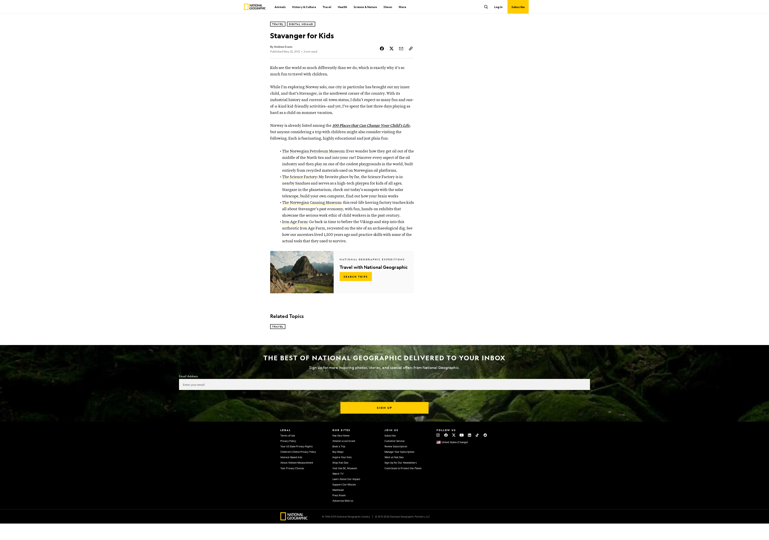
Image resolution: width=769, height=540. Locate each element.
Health (342, 7)
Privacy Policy (288, 441)
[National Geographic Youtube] (461, 435)
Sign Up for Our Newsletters (400, 462)
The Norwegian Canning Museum (311, 203)
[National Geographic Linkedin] (469, 435)
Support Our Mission (344, 484)
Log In (498, 7)
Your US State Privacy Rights (296, 446)
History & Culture (304, 7)
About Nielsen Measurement (296, 462)
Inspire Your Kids (342, 457)
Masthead (338, 489)
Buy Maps (337, 451)
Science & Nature (365, 7)
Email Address (188, 376)
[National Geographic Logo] (294, 519)
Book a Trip (338, 446)
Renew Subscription (395, 446)
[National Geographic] (255, 7)
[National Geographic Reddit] (485, 435)
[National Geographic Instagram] (438, 435)
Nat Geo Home (340, 435)
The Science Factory (299, 177)
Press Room (339, 495)
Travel (327, 7)
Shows (387, 7)
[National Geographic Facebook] (445, 435)
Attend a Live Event (343, 441)
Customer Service (394, 441)
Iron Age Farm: (295, 222)
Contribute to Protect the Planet (403, 468)
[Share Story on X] (391, 48)
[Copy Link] (411, 48)
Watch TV (338, 473)
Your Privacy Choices (292, 468)
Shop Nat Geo (340, 462)
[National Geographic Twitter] (453, 435)
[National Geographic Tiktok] (477, 435)
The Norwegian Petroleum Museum (313, 151)
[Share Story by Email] (401, 48)
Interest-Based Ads (291, 457)
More (402, 7)
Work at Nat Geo (394, 457)
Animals (280, 7)
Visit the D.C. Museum (344, 468)
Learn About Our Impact (346, 479)
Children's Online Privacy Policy (298, 451)
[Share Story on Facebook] (382, 48)
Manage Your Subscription (399, 451)
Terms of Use (287, 435)
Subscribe (390, 435)
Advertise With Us (342, 500)
